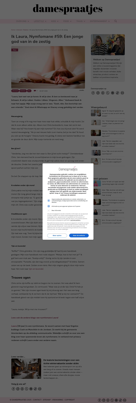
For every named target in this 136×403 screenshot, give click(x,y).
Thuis (79, 21)
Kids (53, 21)
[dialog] (68, 201)
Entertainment (98, 21)
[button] (68, 210)
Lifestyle (39, 21)
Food (66, 21)
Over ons (21, 21)
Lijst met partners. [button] (75, 220)
